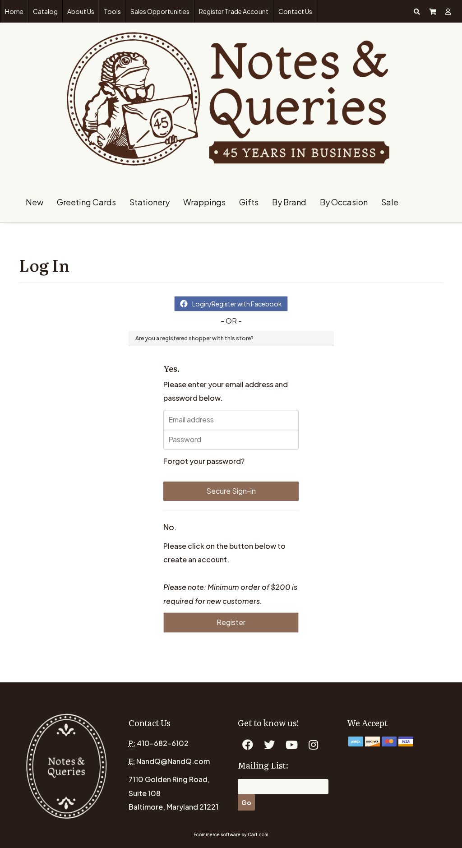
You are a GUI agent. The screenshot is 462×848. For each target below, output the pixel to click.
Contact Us (295, 11)
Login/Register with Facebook (237, 304)
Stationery (149, 202)
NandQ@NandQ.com (173, 761)
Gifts (249, 202)
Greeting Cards (86, 202)
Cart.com (258, 834)
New (34, 202)
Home (14, 11)
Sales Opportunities (159, 11)
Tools (112, 11)
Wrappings (204, 202)
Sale (389, 202)
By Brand (289, 202)
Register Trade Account (233, 11)
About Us (80, 11)
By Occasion (344, 202)
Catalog (45, 11)
